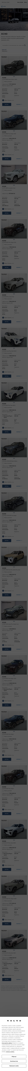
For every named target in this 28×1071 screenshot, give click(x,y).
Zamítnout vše (14, 1061)
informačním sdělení (7, 1043)
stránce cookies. (10, 1051)
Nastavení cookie (14, 1065)
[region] (14, 1044)
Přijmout (14, 1056)
